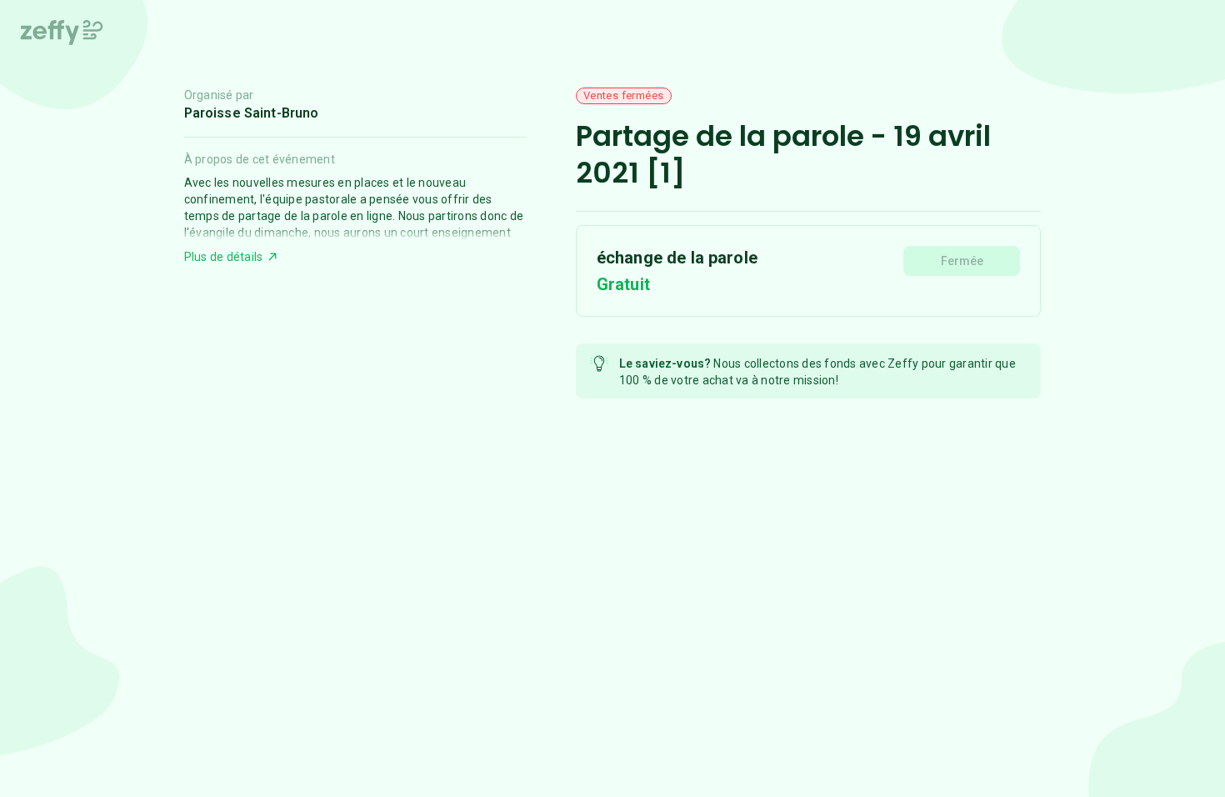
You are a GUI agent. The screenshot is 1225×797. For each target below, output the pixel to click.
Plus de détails (223, 256)
